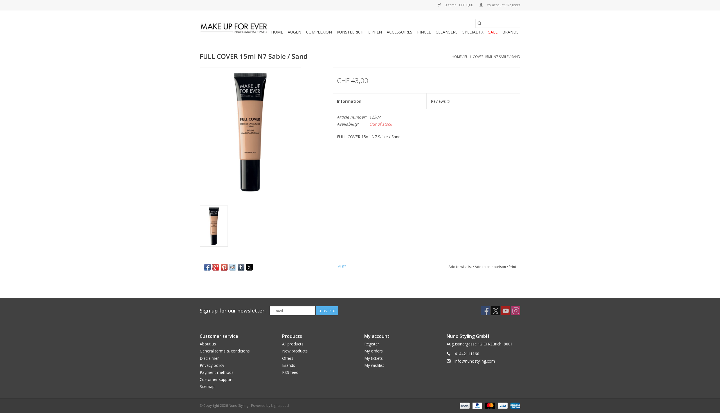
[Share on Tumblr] (241, 267)
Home (277, 32)
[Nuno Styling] (234, 28)
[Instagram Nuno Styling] (515, 310)
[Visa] (502, 405)
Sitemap (207, 386)
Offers (287, 358)
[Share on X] (249, 267)
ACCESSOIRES (399, 32)
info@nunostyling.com (474, 361)
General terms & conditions (225, 351)
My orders (373, 351)
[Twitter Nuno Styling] (495, 310)
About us (208, 344)
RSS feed (290, 372)
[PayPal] (477, 405)
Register (371, 344)
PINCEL (424, 32)
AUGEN (294, 32)
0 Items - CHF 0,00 (459, 5)
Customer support (216, 379)
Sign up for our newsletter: (233, 311)
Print (512, 266)
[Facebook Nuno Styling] (485, 310)
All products (292, 344)
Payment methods (216, 372)
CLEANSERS (447, 32)
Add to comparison (491, 266)
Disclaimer (209, 358)
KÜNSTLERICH (350, 32)
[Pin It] (224, 267)
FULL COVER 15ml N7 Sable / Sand (492, 56)
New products (295, 351)
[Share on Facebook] (207, 267)
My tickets (373, 358)
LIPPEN (375, 32)
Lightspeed (280, 405)
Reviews (440, 101)
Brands (510, 32)
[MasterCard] (489, 405)
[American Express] (514, 405)
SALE (493, 32)
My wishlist (374, 365)
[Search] (479, 23)
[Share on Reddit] (232, 267)
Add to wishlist (461, 266)
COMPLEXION (319, 32)
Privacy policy (212, 365)
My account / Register (503, 5)
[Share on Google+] (215, 267)
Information (349, 101)
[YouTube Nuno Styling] (505, 310)
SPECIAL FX (472, 32)
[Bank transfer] (464, 405)
